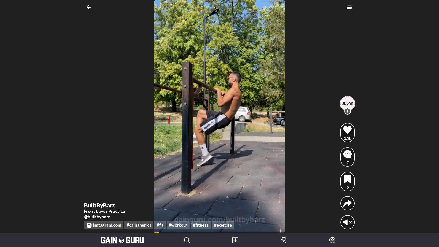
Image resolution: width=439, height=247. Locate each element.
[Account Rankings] (284, 240)
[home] (122, 240)
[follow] (347, 111)
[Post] (235, 240)
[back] (89, 7)
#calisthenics (139, 225)
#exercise (223, 225)
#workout (178, 225)
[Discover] (187, 240)
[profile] (347, 103)
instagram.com (107, 225)
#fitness (201, 225)
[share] (347, 203)
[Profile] (332, 240)
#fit (160, 225)
